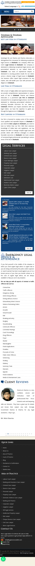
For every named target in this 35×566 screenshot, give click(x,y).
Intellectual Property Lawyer (11, 513)
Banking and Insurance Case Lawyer (14, 482)
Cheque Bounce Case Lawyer (12, 519)
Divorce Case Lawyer (10, 158)
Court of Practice (8, 457)
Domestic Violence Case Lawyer (12, 498)
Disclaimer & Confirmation (11, 463)
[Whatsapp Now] (3, 559)
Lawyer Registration (28, 2)
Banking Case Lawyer (10, 153)
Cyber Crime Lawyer (10, 187)
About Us (5, 451)
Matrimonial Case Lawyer (11, 180)
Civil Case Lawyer (9, 175)
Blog (4, 460)
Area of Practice (8, 454)
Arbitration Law (8, 178)
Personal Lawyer (9, 165)
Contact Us (6, 466)
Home (5, 448)
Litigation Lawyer (9, 170)
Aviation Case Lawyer (10, 182)
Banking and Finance (9, 501)
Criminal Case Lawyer (10, 156)
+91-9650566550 (27, 6)
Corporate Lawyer (9, 168)
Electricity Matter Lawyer (11, 185)
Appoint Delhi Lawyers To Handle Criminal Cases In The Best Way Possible (19, 203)
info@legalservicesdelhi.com (13, 540)
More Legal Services (9, 525)
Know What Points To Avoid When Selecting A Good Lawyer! (19, 225)
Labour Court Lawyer (9, 479)
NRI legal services (8, 510)
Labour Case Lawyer (10, 151)
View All (29, 192)
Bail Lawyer (7, 173)
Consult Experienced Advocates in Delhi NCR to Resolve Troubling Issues (20, 236)
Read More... (5, 211)
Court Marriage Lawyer (11, 160)
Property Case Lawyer (10, 163)
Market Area (6, 469)
